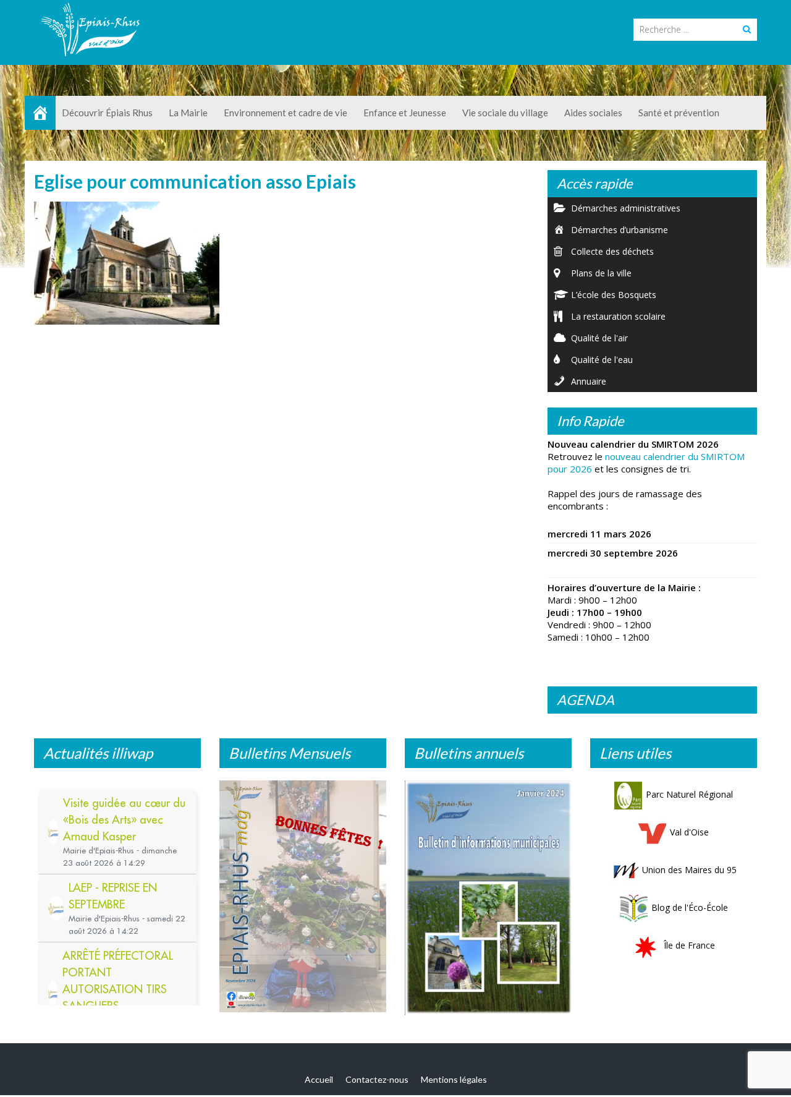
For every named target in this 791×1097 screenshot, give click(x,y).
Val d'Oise (689, 832)
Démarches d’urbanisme (619, 230)
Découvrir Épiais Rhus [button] (107, 112)
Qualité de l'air (599, 338)
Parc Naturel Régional (689, 794)
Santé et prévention (678, 112)
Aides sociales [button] (593, 112)
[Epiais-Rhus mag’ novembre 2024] (302, 896)
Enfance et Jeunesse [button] (404, 112)
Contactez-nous (376, 1079)
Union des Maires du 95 (689, 870)
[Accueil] (40, 113)
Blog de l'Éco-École (689, 907)
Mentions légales (454, 1079)
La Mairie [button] (188, 112)
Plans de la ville (601, 273)
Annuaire (588, 381)
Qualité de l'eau (602, 359)
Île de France (689, 945)
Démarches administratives (625, 208)
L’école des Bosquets (613, 295)
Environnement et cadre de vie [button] (285, 112)
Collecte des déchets (612, 251)
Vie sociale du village (505, 112)
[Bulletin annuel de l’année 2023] (488, 897)
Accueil (319, 1079)
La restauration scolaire (618, 316)
